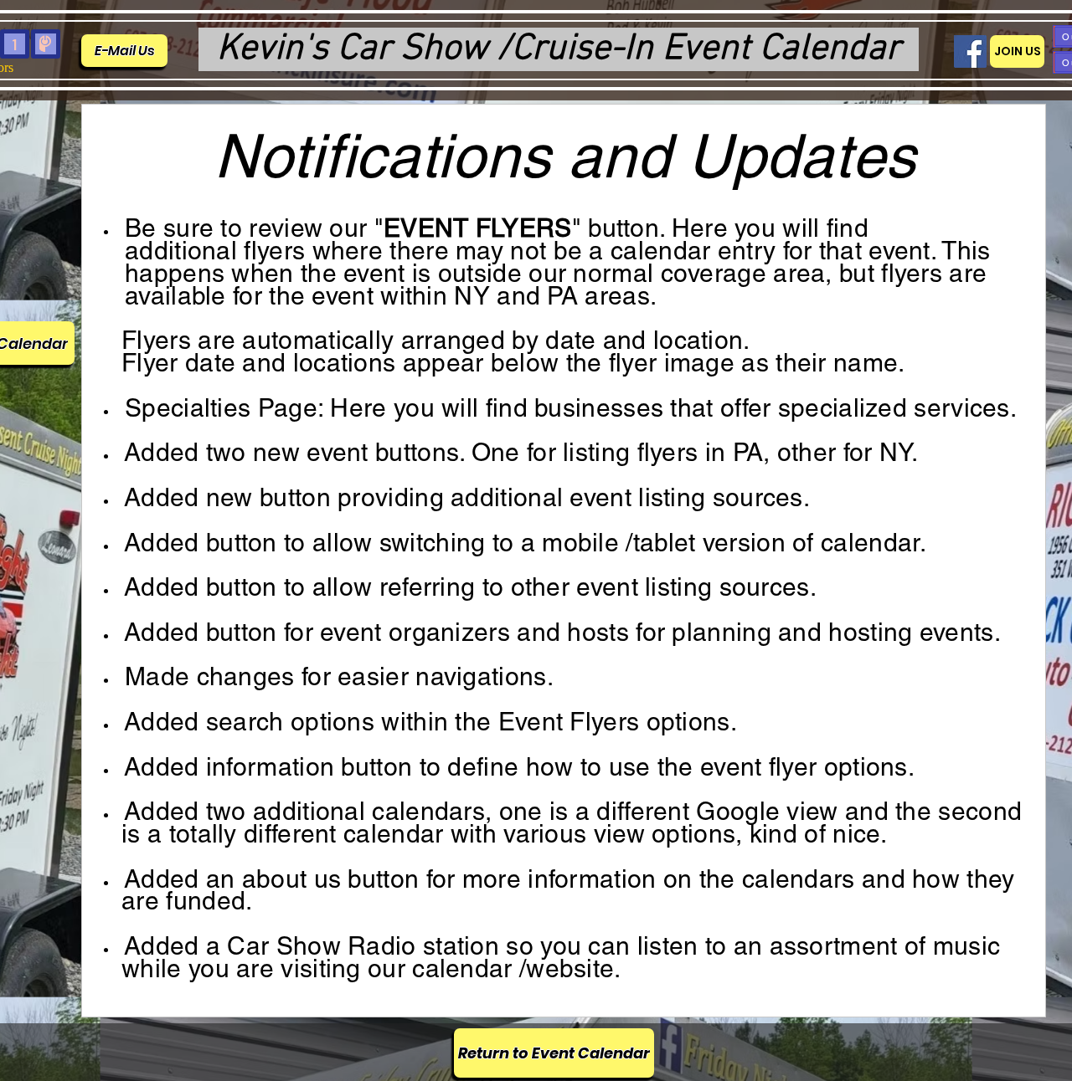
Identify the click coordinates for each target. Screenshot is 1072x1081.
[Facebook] (970, 51)
